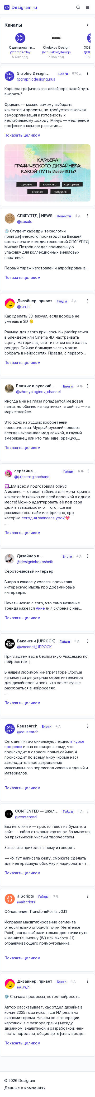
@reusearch (28, 732)
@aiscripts (26, 902)
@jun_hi (23, 306)
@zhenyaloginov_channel (38, 391)
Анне (40, 608)
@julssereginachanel (32, 476)
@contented (26, 817)
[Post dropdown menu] (87, 73)
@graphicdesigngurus (36, 79)
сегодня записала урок (43, 518)
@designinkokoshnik (35, 561)
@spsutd (24, 221)
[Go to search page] (78, 7)
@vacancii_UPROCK (34, 647)
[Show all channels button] (87, 25)
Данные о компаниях (24, 1088)
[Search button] (78, 7)
